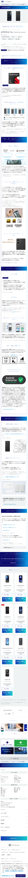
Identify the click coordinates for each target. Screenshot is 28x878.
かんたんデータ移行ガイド (8, 527)
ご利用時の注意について (14, 355)
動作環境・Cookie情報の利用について (7, 863)
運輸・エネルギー (4, 789)
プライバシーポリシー (5, 861)
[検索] (26, 765)
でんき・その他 (16, 782)
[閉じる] (25, 866)
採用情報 (8, 854)
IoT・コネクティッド (4, 778)
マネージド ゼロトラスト (5, 804)
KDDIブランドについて (15, 849)
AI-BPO (2, 779)
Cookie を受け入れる (20, 875)
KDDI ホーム (3, 849)
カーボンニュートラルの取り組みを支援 (8, 807)
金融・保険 (3, 790)
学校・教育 (3, 795)
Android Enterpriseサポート (9, 409)
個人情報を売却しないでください (8, 875)
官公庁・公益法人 (17, 787)
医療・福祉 (16, 790)
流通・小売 (3, 793)
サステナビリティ (4, 852)
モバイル (15, 775)
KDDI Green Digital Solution (10, 504)
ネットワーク (16, 776)
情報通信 (15, 791)
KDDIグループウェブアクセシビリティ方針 (17, 852)
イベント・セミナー (5, 816)
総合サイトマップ (4, 858)
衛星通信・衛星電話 (17, 778)
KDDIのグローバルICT (4, 805)
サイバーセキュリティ (4, 776)
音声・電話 (16, 779)
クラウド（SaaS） (17, 780)
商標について (19, 863)
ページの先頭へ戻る (14, 758)
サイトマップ (3, 830)
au (8, 849)
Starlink (2, 801)
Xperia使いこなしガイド (8, 524)
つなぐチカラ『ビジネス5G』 (6, 802)
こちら (13, 311)
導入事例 (2, 820)
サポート (5, 827)
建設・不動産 (3, 791)
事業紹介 (2, 823)
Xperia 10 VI (5, 540)
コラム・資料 (3, 813)
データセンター (3, 780)
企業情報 (2, 854)
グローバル (3, 782)
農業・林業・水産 (17, 789)
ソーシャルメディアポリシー (16, 861)
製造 (1, 787)
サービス (2, 769)
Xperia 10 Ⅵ (5, 530)
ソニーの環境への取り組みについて (10, 477)
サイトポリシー (12, 858)
